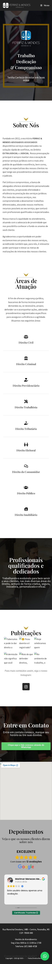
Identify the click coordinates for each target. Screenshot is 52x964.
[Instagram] (26, 686)
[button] (44, 956)
